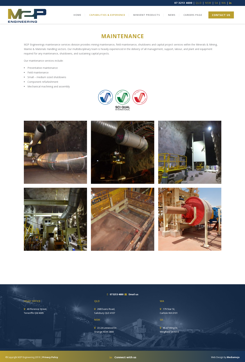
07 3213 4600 (183, 2)
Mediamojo (233, 357)
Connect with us (125, 357)
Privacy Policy (50, 357)
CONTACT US (221, 15)
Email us (133, 294)
